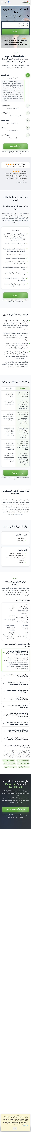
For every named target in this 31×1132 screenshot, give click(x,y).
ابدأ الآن (14, 31)
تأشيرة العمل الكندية (24, 767)
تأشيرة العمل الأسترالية (10, 767)
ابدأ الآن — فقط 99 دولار (14, 809)
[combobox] (15, 25)
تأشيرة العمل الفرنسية (23, 763)
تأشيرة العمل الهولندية (9, 763)
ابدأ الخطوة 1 (14, 146)
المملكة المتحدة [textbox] (23, 26)
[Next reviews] (28, 174)
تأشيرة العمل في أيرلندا (23, 760)
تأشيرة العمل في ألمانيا (8, 760)
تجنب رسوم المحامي (14, 473)
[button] (15, 87)
